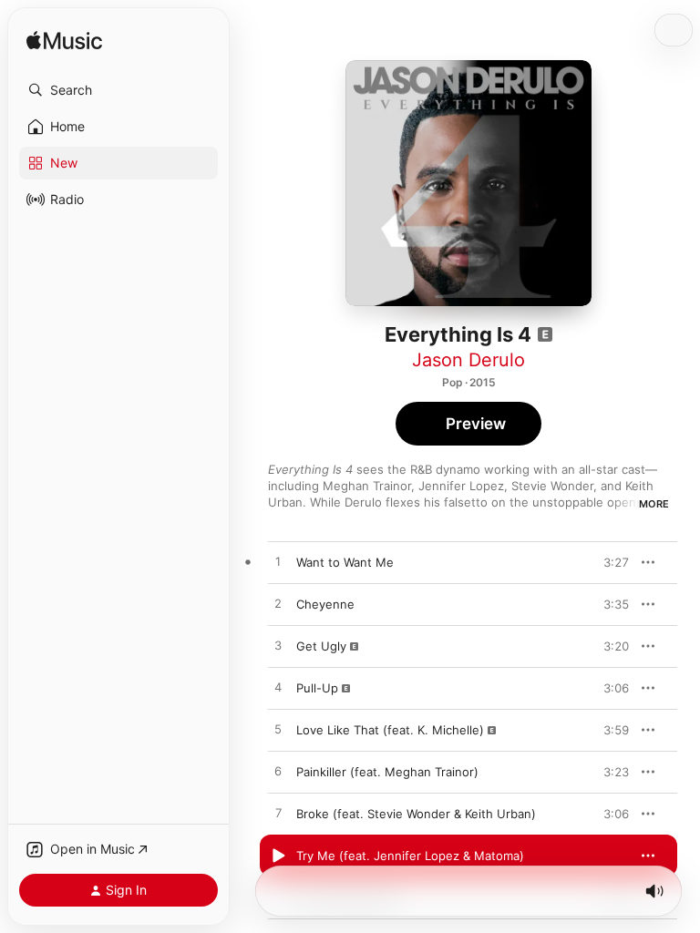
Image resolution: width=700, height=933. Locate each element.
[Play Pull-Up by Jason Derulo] (278, 688)
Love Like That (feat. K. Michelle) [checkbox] (390, 730)
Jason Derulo (468, 360)
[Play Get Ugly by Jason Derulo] (278, 646)
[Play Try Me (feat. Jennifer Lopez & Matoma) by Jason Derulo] (278, 855)
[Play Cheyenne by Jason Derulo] (278, 604)
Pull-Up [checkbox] (317, 688)
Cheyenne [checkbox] (325, 604)
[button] (118, 90)
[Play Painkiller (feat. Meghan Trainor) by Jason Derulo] (278, 772)
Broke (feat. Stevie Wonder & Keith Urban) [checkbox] (416, 813)
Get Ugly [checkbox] (321, 646)
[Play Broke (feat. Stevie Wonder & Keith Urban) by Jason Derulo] (278, 813)
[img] (64, 41)
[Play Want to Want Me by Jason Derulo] (278, 562)
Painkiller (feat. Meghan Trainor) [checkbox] (387, 771)
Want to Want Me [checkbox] (345, 562)
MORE (654, 503)
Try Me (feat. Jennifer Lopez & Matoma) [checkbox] (410, 855)
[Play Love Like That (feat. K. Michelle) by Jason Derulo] (278, 730)
